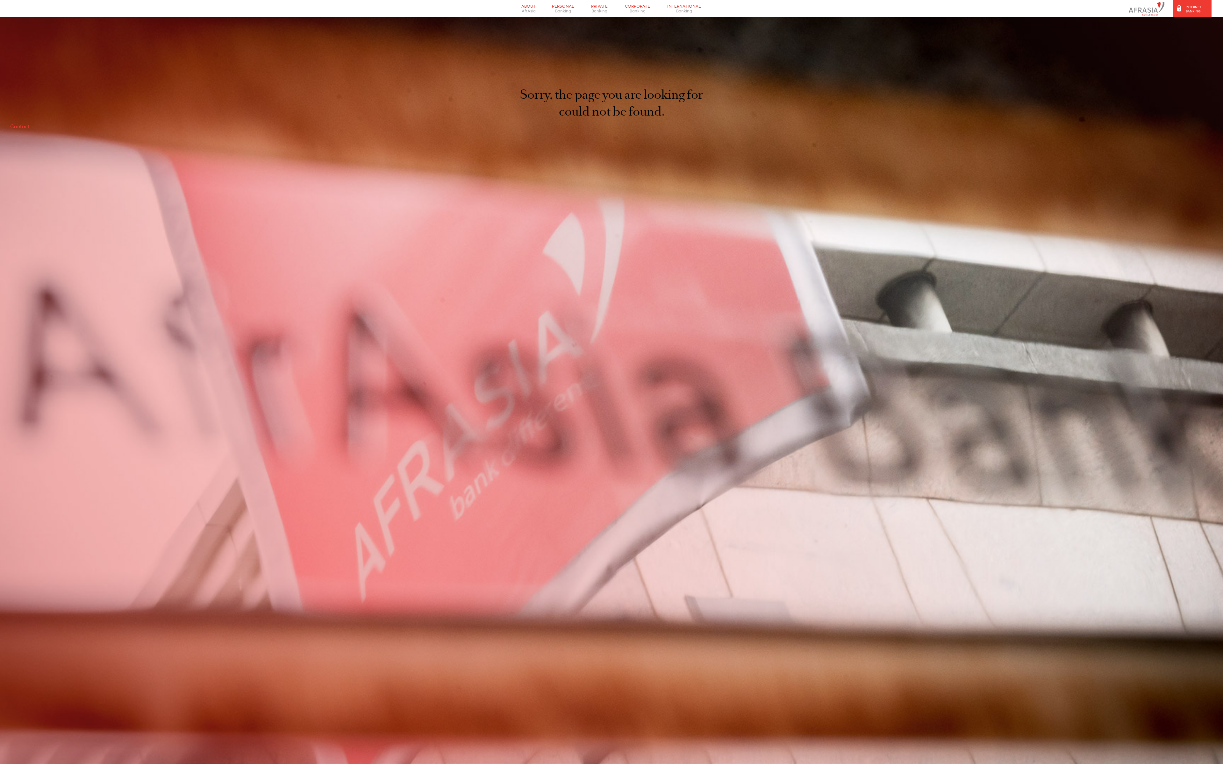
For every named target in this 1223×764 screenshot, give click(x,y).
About (523, 10)
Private (599, 10)
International (689, 10)
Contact (22, 141)
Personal (560, 10)
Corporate (639, 10)
